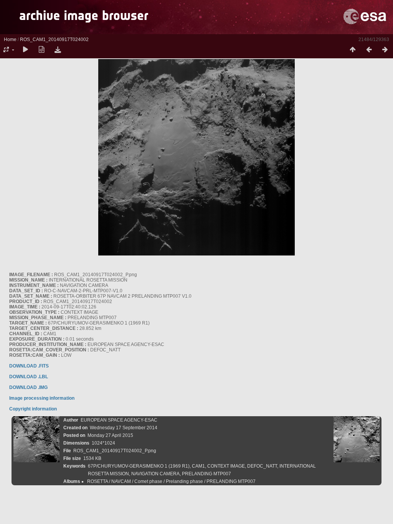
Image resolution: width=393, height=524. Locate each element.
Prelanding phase (184, 481)
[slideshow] (25, 50)
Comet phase (148, 481)
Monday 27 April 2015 (110, 435)
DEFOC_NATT (262, 466)
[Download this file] (58, 50)
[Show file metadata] (41, 50)
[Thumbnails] (353, 50)
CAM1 (198, 466)
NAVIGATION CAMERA (155, 473)
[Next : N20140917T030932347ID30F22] (385, 50)
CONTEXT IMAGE (226, 466)
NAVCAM (121, 481)
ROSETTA (97, 481)
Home (10, 39)
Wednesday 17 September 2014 (123, 427)
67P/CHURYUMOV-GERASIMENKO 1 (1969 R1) (139, 466)
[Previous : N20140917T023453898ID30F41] (369, 50)
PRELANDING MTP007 (206, 473)
